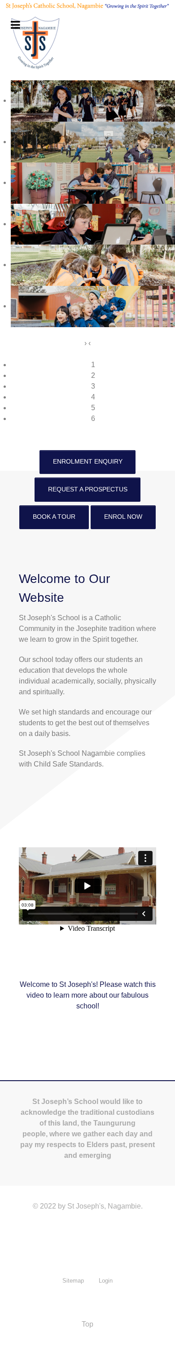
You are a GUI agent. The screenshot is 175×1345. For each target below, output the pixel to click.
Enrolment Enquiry (87, 461)
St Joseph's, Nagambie (104, 1206)
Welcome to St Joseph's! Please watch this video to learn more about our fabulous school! (88, 995)
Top (87, 1324)
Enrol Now (123, 516)
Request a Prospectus (87, 489)
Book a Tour (54, 516)
